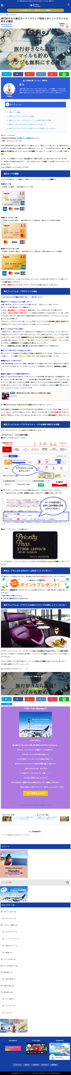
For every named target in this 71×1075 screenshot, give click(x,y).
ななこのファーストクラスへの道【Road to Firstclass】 (31, 1073)
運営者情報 (54, 1064)
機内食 (7, 952)
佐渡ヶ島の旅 (9, 979)
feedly (36, 689)
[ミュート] (42, 1052)
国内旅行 (7, 972)
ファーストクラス (11, 939)
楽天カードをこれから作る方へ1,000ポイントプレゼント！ (27, 124)
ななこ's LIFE (8, 912)
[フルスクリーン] (44, 1052)
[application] (36, 1048)
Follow (35, 682)
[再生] (28, 1052)
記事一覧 (27, 1064)
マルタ (7, 1013)
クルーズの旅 (8, 959)
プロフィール (17, 1064)
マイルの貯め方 (7, 704)
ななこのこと (9, 918)
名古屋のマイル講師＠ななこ (26, 138)
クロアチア (9, 1006)
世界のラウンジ (10, 946)
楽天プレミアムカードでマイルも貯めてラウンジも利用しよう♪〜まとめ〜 (32, 128)
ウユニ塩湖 (9, 999)
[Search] (67, 883)
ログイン (18, 835)
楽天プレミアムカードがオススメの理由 (21, 116)
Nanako (62, 26)
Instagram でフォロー (14, 1048)
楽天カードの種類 (14, 112)
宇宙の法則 (7, 986)
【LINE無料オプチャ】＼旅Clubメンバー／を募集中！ (36, 10)
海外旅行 (7, 992)
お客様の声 (35, 1064)
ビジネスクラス (10, 932)
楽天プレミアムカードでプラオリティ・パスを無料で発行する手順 (29, 120)
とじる (19, 105)
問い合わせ (44, 1064)
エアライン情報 (9, 925)
